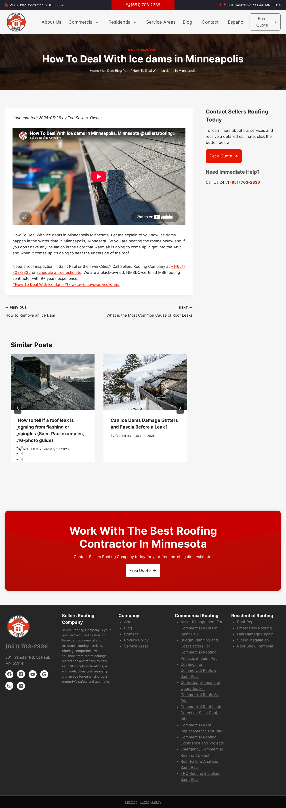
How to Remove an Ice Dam (30, 311)
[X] (21, 674)
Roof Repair (247, 622)
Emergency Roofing (254, 628)
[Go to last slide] (17, 408)
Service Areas (160, 22)
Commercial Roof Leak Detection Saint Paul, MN (201, 713)
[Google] (44, 674)
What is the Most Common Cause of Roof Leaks (150, 311)
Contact (210, 22)
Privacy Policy (136, 640)
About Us (51, 22)
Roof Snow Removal (255, 646)
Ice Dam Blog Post (143, 49)
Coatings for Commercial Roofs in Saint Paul (199, 670)
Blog (187, 22)
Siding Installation (253, 640)
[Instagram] (9, 686)
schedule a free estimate (59, 272)
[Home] (16, 22)
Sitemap (131, 802)
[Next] (180, 408)
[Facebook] (9, 674)
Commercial (81, 22)
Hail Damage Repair (255, 634)
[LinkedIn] (21, 686)
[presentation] (53, 382)
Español (236, 22)
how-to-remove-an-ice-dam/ (92, 284)
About (129, 622)
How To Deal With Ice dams (39, 284)
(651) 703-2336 (245, 182)
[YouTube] (33, 674)
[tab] (22, 429)
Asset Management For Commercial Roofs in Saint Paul (201, 628)
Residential (120, 22)
